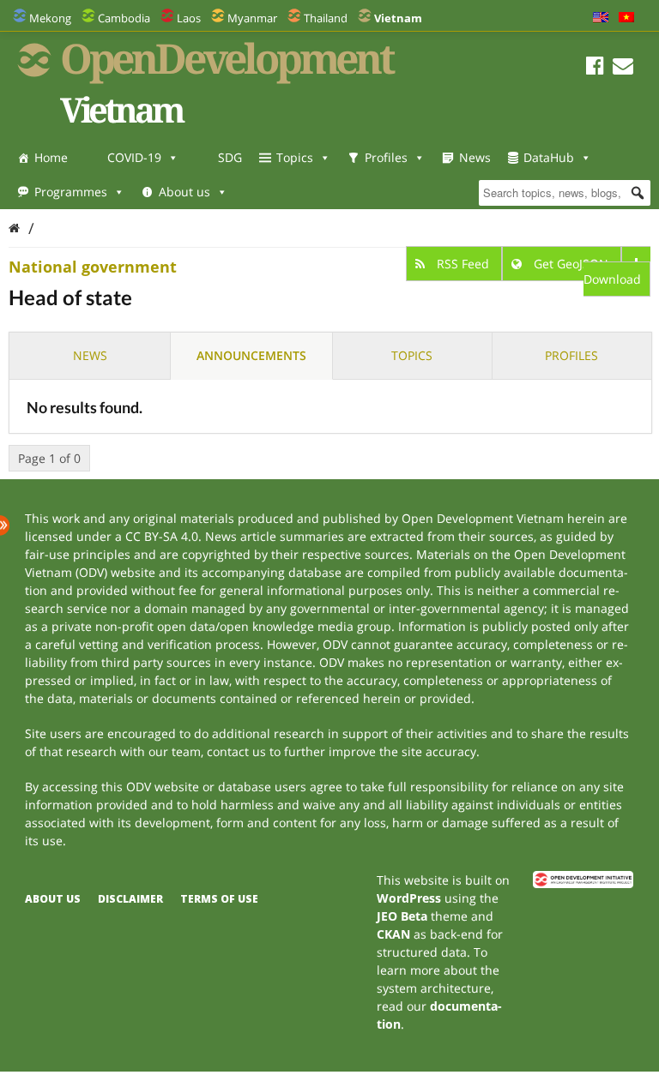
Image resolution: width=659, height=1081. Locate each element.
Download (612, 279)
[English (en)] (600, 18)
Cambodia (124, 18)
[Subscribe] (623, 68)
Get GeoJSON (571, 263)
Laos (189, 18)
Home (51, 157)
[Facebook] (595, 68)
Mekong (50, 18)
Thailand (326, 18)
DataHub (548, 157)
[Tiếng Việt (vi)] (626, 18)
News (475, 157)
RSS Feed (463, 263)
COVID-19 (134, 157)
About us (184, 191)
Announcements (251, 355)
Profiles (386, 157)
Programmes (70, 191)
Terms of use (219, 899)
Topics (294, 157)
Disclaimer (130, 899)
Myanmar (252, 18)
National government (93, 266)
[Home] (14, 227)
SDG (230, 157)
